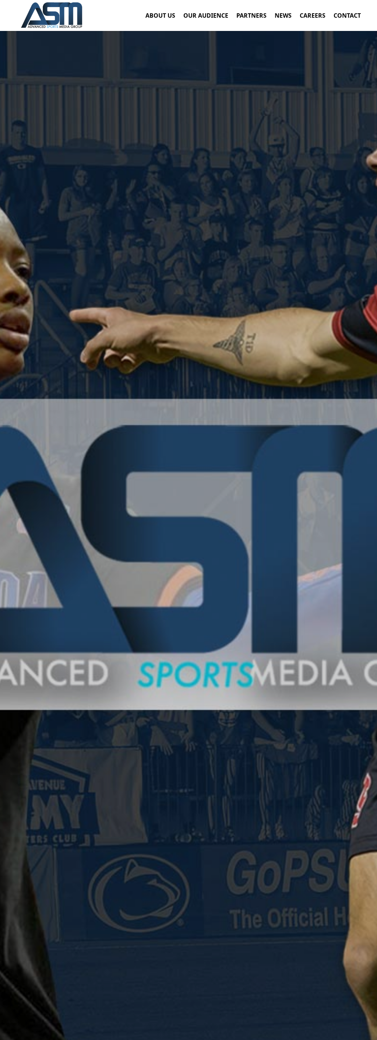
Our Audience (205, 16)
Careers (312, 16)
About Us (160, 16)
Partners (251, 16)
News (283, 16)
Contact (347, 16)
